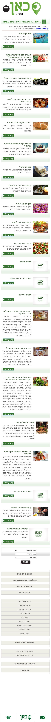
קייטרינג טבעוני (42, 29)
